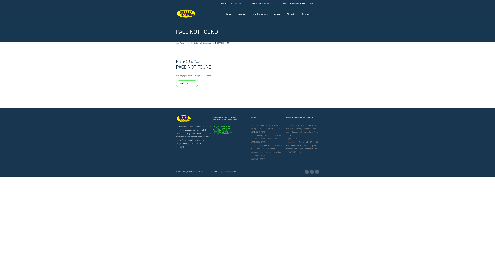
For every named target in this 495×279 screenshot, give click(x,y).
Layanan (241, 13)
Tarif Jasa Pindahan (221, 133)
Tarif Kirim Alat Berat (221, 130)
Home (228, 13)
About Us (291, 13)
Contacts (306, 13)
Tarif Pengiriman (260, 13)
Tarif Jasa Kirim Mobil (221, 126)
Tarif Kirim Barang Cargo (223, 132)
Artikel (277, 13)
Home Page (185, 83)
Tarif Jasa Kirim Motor (222, 128)
